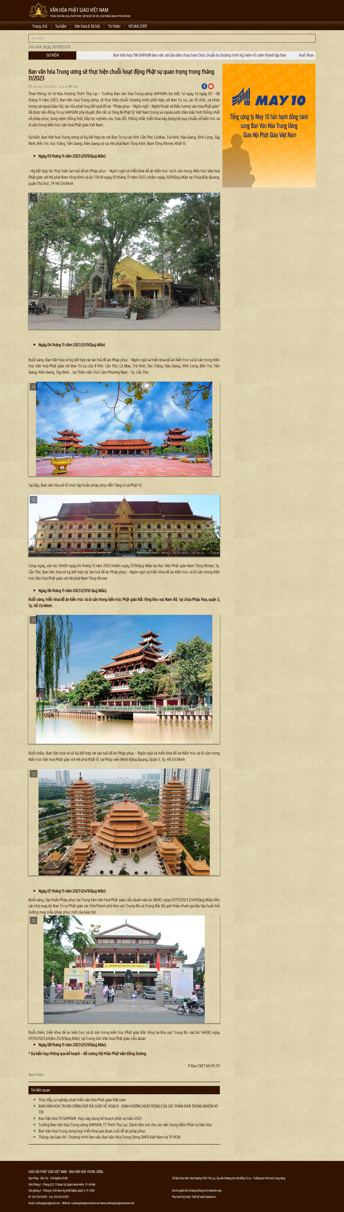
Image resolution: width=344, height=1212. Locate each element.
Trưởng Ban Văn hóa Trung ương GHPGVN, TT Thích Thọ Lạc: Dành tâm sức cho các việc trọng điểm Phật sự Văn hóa (125, 1124)
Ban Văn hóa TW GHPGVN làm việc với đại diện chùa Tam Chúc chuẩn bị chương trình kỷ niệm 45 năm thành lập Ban (132, 55)
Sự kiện (60, 26)
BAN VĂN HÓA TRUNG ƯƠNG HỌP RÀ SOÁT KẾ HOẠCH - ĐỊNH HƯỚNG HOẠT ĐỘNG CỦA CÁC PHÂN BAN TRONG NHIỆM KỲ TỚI (128, 1109)
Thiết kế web (198, 1196)
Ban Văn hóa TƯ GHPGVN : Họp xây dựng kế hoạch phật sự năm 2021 (90, 1118)
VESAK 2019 (137, 26)
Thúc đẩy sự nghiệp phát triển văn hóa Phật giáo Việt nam (82, 1099)
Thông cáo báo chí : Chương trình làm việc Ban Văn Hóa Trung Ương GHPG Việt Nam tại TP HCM (109, 1137)
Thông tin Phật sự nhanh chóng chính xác (192, 1209)
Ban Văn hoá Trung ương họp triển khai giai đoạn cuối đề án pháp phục (92, 1131)
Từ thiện (114, 26)
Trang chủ (39, 26)
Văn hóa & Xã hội (87, 26)
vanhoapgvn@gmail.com (47, 1203)
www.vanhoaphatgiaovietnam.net (117, 1203)
